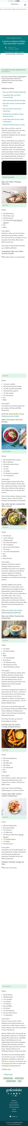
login (2, 4)
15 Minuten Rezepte (8, 1078)
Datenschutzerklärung (14, 1105)
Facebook (6, 1063)
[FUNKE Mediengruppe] (14, 1117)
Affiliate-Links (8, 1074)
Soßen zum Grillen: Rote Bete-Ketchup (14, 100)
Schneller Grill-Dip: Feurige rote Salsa (14, 125)
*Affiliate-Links (6, 1069)
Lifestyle (18, 38)
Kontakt (14, 1109)
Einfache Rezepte (19, 1078)
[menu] (25, 5)
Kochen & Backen (11, 38)
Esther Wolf (13, 47)
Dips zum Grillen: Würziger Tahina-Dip (14, 92)
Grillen (19, 1081)
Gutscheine (14, 1111)
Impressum (14, 1100)
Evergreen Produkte (11, 1081)
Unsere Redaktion (14, 1102)
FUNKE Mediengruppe (17, 1122)
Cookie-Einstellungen (14, 1107)
